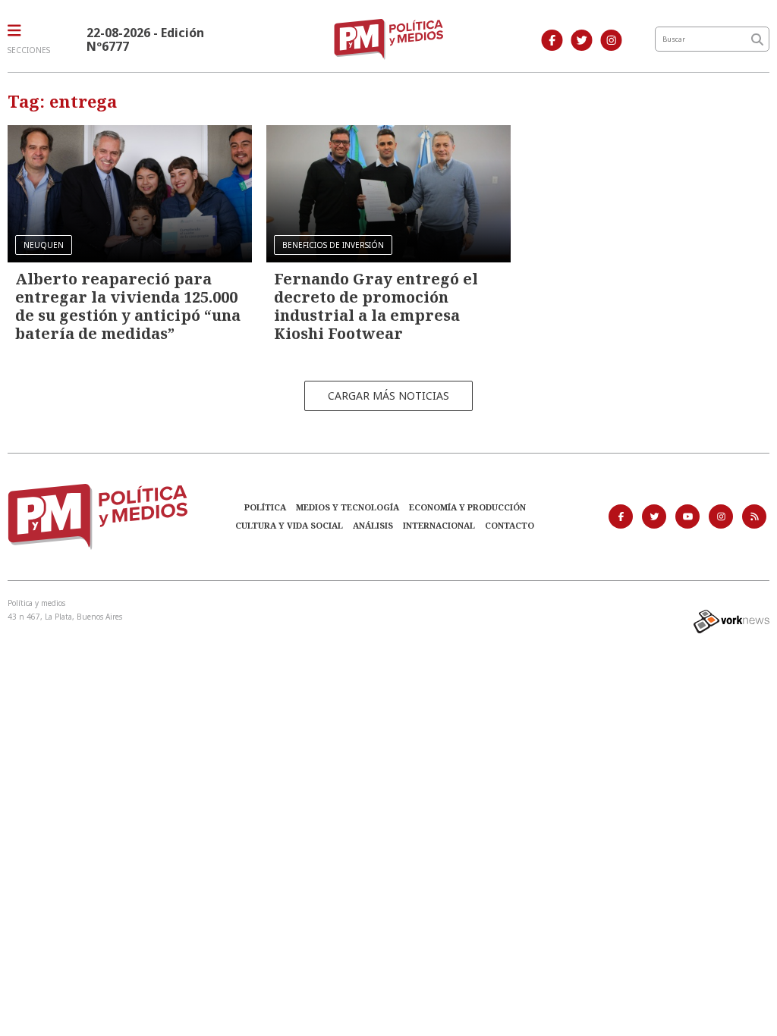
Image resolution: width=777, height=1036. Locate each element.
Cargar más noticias (388, 395)
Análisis (373, 525)
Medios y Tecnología (347, 507)
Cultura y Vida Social (289, 525)
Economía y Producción (467, 507)
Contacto (509, 525)
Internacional (439, 525)
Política (265, 507)
